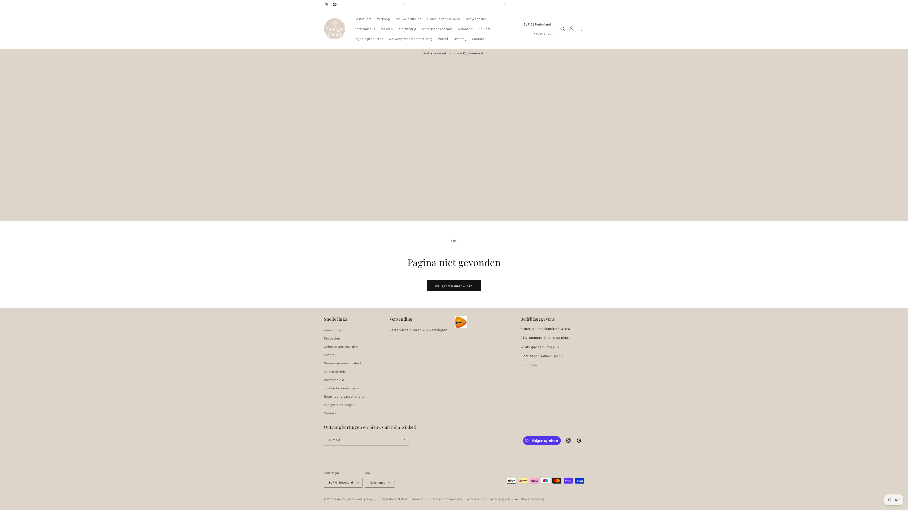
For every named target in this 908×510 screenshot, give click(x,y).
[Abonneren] (403, 440)
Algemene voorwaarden (447, 499)
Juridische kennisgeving (342, 388)
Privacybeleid (334, 380)
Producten (332, 338)
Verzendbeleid (335, 372)
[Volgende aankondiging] (504, 4)
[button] (563, 29)
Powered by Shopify (363, 499)
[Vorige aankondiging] (403, 4)
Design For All (342, 499)
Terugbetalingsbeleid (393, 499)
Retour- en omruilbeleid (342, 363)
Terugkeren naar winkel (454, 286)
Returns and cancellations (344, 396)
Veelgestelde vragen (339, 405)
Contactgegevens (499, 499)
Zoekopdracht (335, 330)
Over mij (330, 355)
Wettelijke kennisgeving (530, 499)
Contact (330, 413)
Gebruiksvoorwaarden (341, 346)
